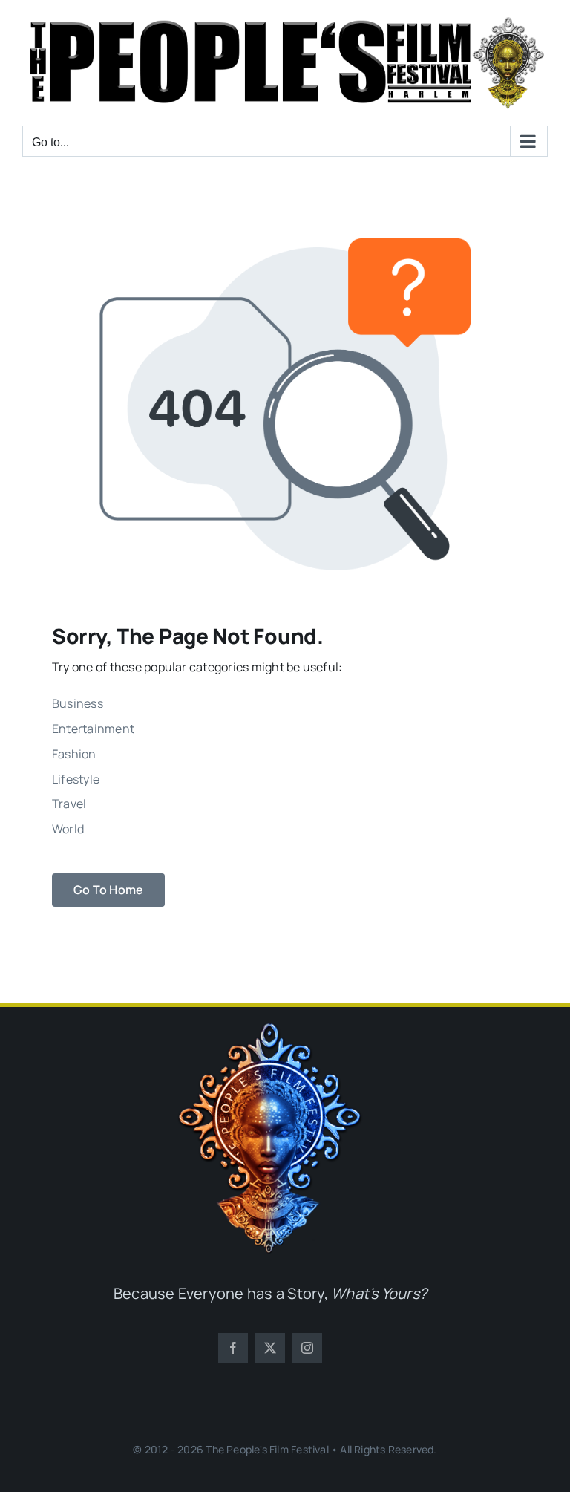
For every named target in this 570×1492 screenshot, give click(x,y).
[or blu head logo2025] (270, 1028)
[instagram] (307, 1348)
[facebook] (233, 1348)
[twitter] (270, 1348)
